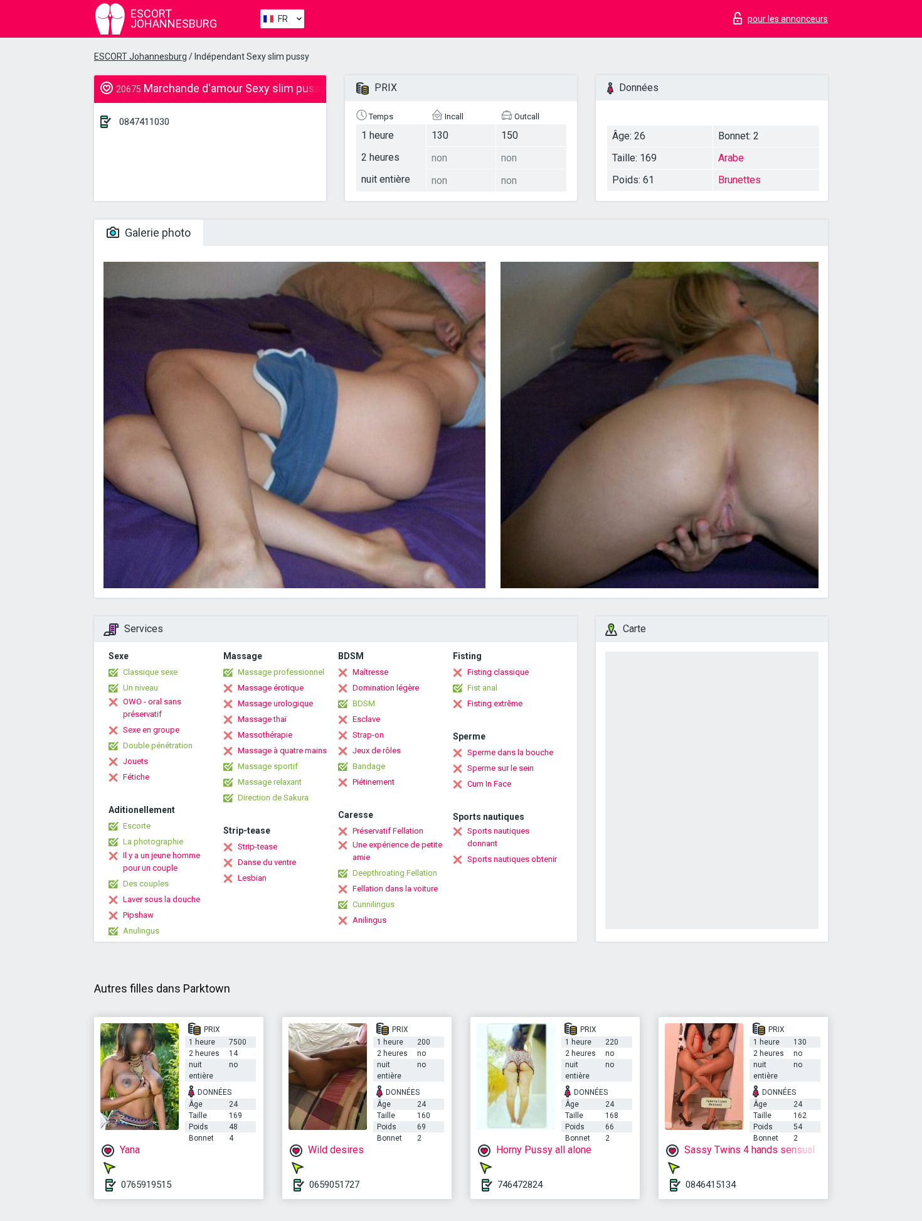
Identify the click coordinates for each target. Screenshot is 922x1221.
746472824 (520, 1184)
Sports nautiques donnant (498, 837)
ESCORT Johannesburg (140, 56)
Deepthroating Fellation (394, 873)
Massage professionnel (281, 672)
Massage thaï (262, 719)
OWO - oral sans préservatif (152, 708)
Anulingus (141, 930)
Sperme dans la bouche (510, 752)
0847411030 (144, 121)
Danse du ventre (267, 862)
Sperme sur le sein (500, 768)
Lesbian (252, 878)
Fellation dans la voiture (395, 888)
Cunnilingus (373, 904)
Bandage (368, 766)
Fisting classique (498, 672)
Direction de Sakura (273, 797)
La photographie (153, 841)
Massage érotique (271, 687)
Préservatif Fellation (387, 831)
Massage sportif (268, 766)
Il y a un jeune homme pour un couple (161, 862)
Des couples (146, 883)
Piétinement (373, 782)
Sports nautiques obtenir (512, 859)
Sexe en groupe (151, 729)
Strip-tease (257, 846)
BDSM (363, 703)
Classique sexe (150, 672)
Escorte (137, 826)
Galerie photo (156, 232)
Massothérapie (265, 735)
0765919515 (146, 1184)
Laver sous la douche (161, 899)
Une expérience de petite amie (397, 851)
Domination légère (385, 687)
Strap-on (368, 735)
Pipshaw (138, 915)
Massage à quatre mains (282, 750)
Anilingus (369, 920)
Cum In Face (489, 783)
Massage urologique (275, 703)
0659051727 (334, 1184)
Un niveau (140, 687)
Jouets (135, 761)
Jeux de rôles (376, 750)
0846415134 (711, 1184)
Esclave (366, 719)
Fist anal (482, 687)
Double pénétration (158, 745)
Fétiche (136, 777)
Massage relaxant (270, 782)
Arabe (731, 158)
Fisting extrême (494, 703)
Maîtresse (370, 672)
